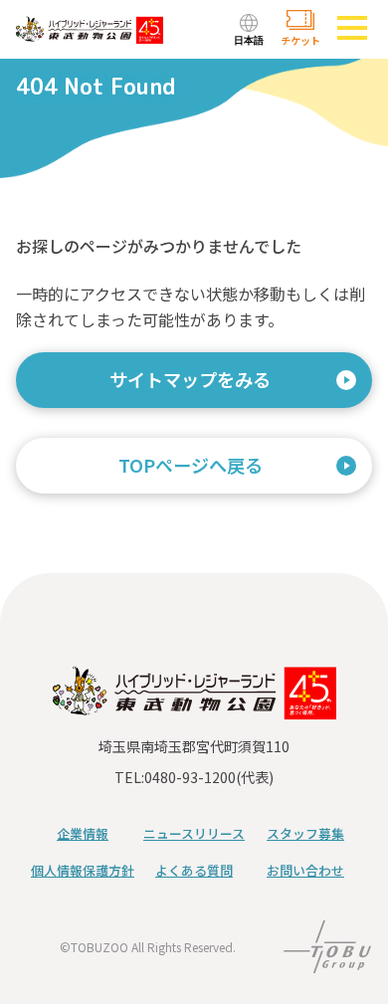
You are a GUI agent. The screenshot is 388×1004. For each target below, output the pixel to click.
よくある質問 (194, 870)
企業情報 (82, 833)
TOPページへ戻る (190, 465)
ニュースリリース (194, 833)
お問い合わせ (305, 870)
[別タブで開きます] (327, 959)
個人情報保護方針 (82, 870)
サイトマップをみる (190, 379)
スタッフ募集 (305, 833)
